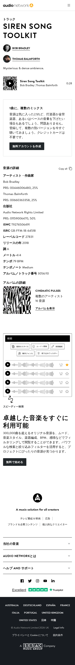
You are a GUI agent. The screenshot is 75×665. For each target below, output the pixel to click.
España (51, 605)
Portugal (30, 612)
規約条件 (58, 635)
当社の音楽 (11, 544)
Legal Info (58, 627)
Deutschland (32, 605)
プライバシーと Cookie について (30, 635)
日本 (43, 620)
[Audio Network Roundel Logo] (37, 498)
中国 (53, 620)
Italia (15, 612)
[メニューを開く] (69, 5)
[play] (10, 83)
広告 (47, 518)
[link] (18, 5)
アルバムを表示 (45, 308)
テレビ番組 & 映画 (30, 518)
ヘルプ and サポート (18, 568)
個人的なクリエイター (54, 524)
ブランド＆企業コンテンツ (23, 524)
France (65, 605)
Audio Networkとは (19, 556)
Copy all (63, 168)
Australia (12, 605)
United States (28, 620)
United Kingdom (52, 612)
